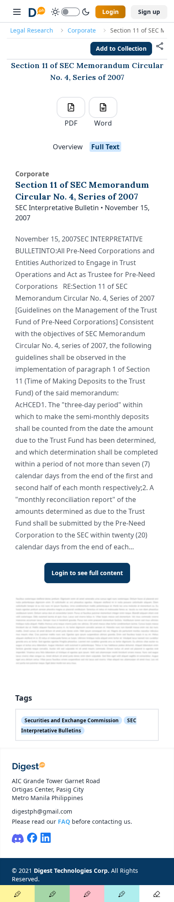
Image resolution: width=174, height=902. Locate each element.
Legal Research (31, 30)
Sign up (149, 12)
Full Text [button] (105, 146)
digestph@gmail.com (42, 811)
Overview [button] (68, 146)
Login (110, 12)
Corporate (82, 30)
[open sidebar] (17, 12)
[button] (159, 48)
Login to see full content (87, 573)
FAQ (64, 821)
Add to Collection (121, 48)
